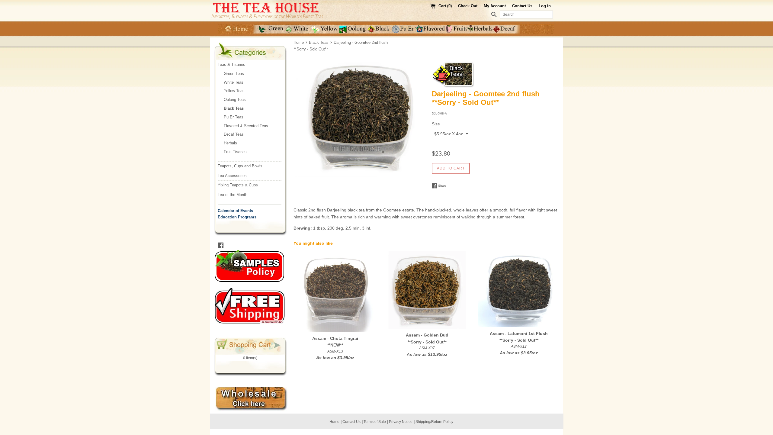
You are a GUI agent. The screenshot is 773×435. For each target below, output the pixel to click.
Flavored (430, 29)
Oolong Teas (235, 99)
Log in (545, 6)
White (298, 29)
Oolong (352, 29)
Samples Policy (255, 266)
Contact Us (522, 6)
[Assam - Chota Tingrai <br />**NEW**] (335, 291)
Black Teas (234, 108)
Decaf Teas (234, 134)
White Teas (233, 82)
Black (379, 29)
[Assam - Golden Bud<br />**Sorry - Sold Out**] (427, 290)
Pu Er (403, 29)
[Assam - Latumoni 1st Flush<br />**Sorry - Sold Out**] (519, 289)
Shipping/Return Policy (434, 422)
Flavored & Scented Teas (246, 126)
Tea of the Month (232, 194)
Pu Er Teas (233, 117)
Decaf (506, 29)
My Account (495, 6)
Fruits (456, 29)
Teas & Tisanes (231, 64)
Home (235, 29)
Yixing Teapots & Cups (238, 185)
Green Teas (234, 73)
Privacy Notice (400, 422)
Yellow (325, 29)
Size (436, 123)
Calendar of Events (235, 210)
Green (268, 29)
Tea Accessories (232, 175)
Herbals (480, 29)
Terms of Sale (375, 422)
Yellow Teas (234, 91)
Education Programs (237, 217)
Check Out (468, 6)
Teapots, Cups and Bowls (240, 166)
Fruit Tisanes (235, 152)
